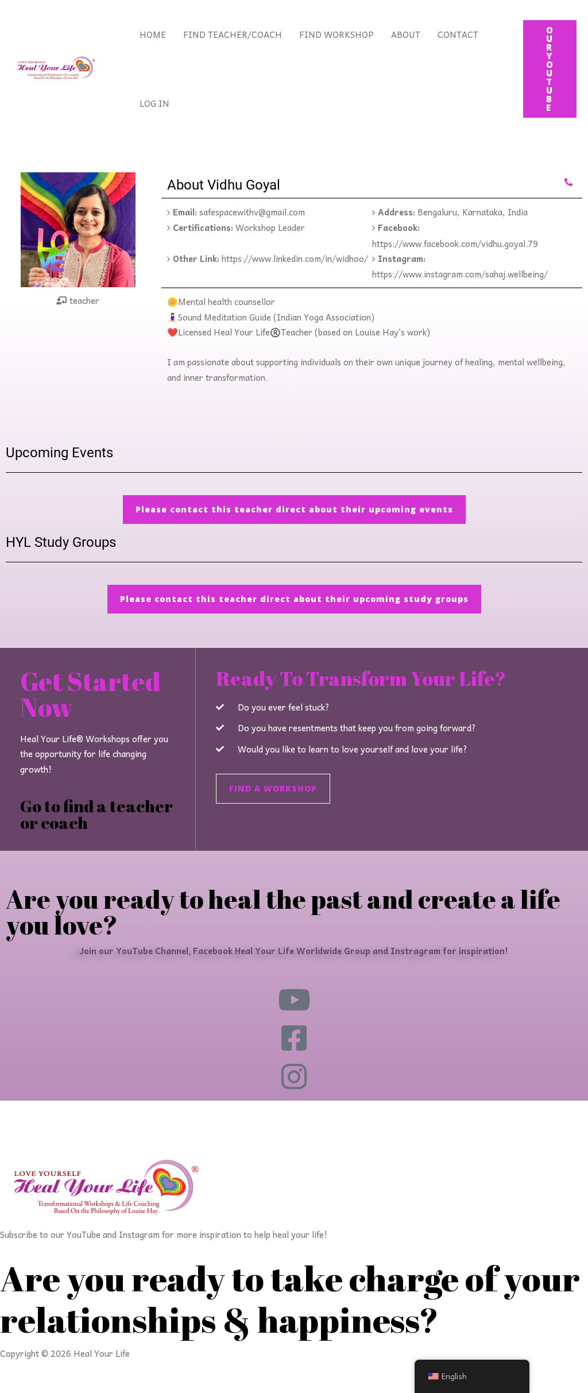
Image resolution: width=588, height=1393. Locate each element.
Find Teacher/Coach (232, 34)
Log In (154, 103)
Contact (458, 34)
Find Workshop (336, 34)
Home (153, 34)
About (405, 34)
